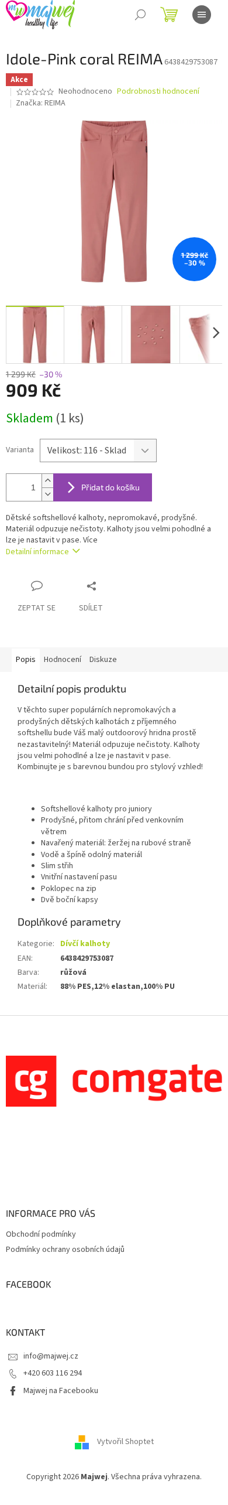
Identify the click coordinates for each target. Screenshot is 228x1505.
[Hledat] (140, 14)
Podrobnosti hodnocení (158, 91)
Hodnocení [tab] (62, 660)
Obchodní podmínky (41, 1234)
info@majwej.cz (50, 1356)
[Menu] (201, 14)
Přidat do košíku (110, 487)
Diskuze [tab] (103, 660)
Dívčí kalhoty (85, 944)
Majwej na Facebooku (60, 1391)
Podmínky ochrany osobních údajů (65, 1249)
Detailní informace (37, 552)
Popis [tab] (26, 660)
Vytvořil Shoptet (125, 1442)
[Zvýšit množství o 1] (47, 480)
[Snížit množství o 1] (47, 494)
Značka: (40, 103)
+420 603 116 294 (52, 1373)
